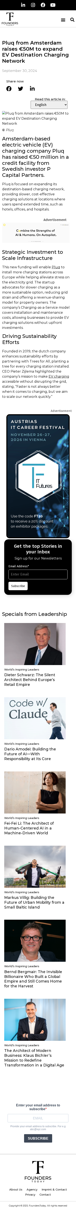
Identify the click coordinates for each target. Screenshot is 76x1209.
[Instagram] (33, 5)
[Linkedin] (23, 5)
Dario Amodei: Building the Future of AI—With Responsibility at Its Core (30, 754)
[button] (63, 19)
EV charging (59, 376)
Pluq (56, 267)
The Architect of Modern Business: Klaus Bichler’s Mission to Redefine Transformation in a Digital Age (34, 1057)
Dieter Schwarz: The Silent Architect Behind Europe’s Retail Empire (29, 680)
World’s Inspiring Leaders (21, 669)
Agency (32, 1189)
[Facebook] (43, 5)
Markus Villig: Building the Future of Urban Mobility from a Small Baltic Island (34, 902)
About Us (15, 1189)
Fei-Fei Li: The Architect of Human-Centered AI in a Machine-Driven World (29, 828)
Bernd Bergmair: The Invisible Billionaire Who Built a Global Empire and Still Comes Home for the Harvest (33, 979)
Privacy (30, 1194)
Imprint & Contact (54, 1189)
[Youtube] (53, 5)
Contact (45, 1194)
